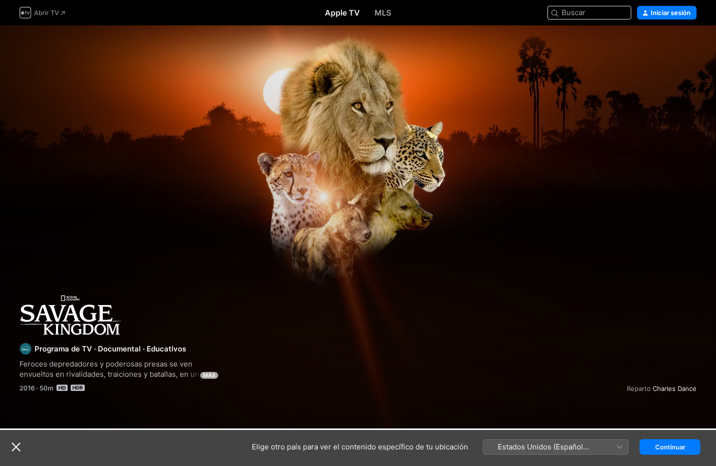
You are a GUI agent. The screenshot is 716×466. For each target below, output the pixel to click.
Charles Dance (675, 388)
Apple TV (342, 13)
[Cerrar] (16, 447)
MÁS (209, 375)
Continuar (670, 447)
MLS (383, 13)
